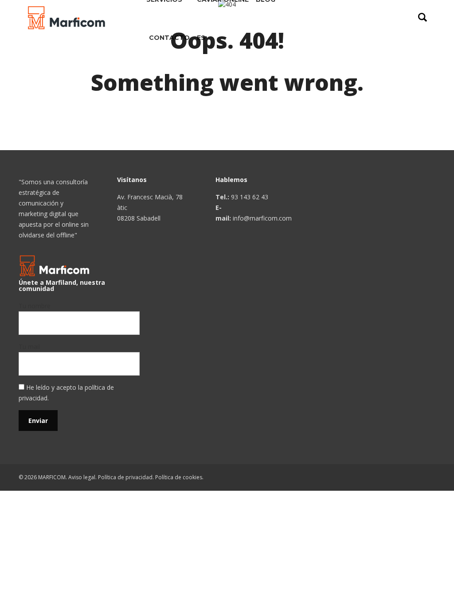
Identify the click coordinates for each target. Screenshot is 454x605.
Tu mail (29, 346)
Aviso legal (81, 477)
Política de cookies (178, 477)
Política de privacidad (125, 477)
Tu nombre (35, 306)
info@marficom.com (262, 218)
